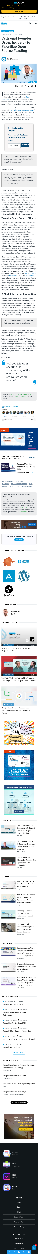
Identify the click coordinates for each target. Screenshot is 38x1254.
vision (11, 500)
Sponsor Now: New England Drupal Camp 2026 (26, 466)
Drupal (5, 486)
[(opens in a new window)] (18, 3)
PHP (30, 484)
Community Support (19, 484)
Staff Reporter (12, 59)
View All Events (19, 1053)
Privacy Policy (19, 1227)
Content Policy (19, 1217)
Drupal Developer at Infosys (14, 1092)
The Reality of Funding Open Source (22, 394)
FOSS (29, 481)
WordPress (13, 276)
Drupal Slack (23, 511)
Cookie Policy (19, 1222)
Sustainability (27, 486)
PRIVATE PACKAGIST (20, 396)
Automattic (30, 276)
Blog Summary (7, 481)
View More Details (23, 472)
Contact (34, 17)
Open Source (20, 481)
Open (19, 1207)
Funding (5, 484)
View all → (32, 457)
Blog (2, 17)
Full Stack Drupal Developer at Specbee (19, 1084)
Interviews (19, 1244)
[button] (19, 86)
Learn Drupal (19, 1249)
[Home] (4, 23)
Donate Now (19, 11)
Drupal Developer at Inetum (14, 1075)
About (14, 17)
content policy (24, 507)
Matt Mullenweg (30, 273)
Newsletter (8, 17)
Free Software (7, 31)
